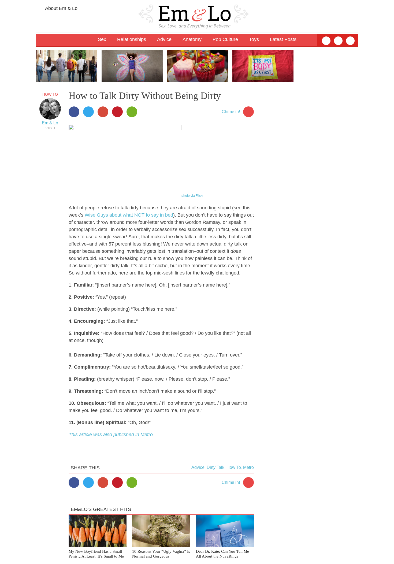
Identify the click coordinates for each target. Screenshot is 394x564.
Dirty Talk (215, 467)
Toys (254, 39)
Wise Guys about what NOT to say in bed (129, 215)
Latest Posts (283, 39)
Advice (198, 467)
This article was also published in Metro (111, 434)
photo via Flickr (192, 196)
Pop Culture (225, 39)
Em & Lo (50, 123)
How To (50, 94)
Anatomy (192, 39)
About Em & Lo (60, 8)
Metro (248, 467)
